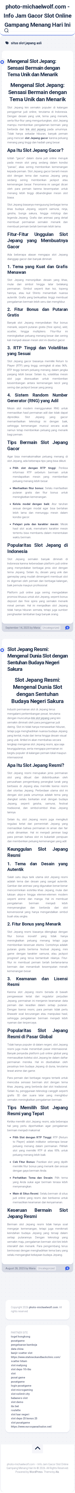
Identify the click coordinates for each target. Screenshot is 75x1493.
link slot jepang (36, 129)
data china (17, 1348)
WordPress (36, 1471)
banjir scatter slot (21, 1352)
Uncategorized (51, 627)
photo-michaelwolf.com (43, 1307)
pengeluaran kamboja (24, 1344)
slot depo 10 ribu (21, 1369)
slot (13, 1373)
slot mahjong (19, 1365)
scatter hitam (19, 1361)
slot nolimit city (20, 1393)
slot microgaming (22, 1389)
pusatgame (18, 1340)
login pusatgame (21, 1385)
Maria (36, 627)
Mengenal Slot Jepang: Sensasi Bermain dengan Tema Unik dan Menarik (33, 67)
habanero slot (19, 1398)
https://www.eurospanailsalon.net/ (31, 1426)
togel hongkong (20, 1336)
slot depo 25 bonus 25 (24, 1418)
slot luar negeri (20, 1414)
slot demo (17, 1402)
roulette (16, 1410)
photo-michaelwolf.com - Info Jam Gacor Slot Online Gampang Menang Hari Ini (37, 15)
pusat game (18, 1377)
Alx (57, 1471)
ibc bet (15, 1406)
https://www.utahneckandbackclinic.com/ (35, 1357)
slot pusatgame (20, 1422)
